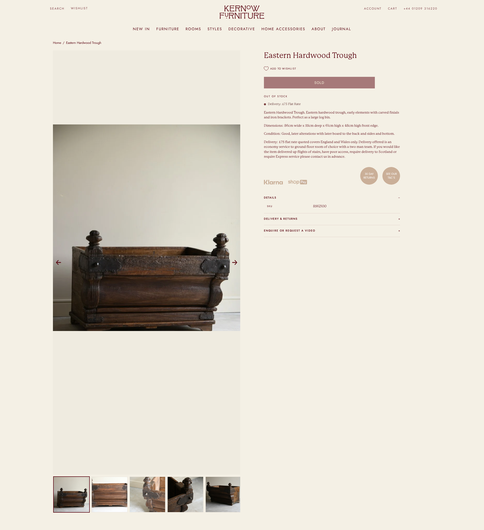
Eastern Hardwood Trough (83, 42)
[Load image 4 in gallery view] (185, 495)
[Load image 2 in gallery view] (110, 495)
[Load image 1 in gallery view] (71, 495)
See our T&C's (391, 175)
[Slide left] (58, 262)
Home (57, 42)
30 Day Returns (369, 175)
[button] (57, 8)
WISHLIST (79, 8)
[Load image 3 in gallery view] (148, 495)
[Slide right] (234, 262)
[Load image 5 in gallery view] (223, 495)
